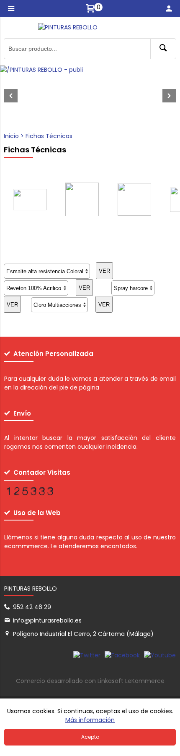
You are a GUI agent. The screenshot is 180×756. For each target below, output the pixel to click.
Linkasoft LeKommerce (131, 681)
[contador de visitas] (29, 493)
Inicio (11, 136)
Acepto (90, 736)
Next (169, 95)
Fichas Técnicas (49, 136)
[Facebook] (122, 655)
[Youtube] (160, 655)
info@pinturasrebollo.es (47, 620)
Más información (90, 720)
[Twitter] (86, 655)
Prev (11, 95)
